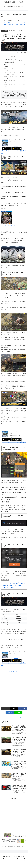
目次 (12, 56)
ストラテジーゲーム (13, 22)
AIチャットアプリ (20, 24)
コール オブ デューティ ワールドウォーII (11, 225)
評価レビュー (21, 30)
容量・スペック (13, 30)
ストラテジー (5, 30)
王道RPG (3, 22)
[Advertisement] (14, 688)
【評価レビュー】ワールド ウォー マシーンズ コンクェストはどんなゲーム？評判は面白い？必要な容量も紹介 (14, 61)
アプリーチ (16, 146)
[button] (25, 444)
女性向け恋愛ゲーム (9, 24)
